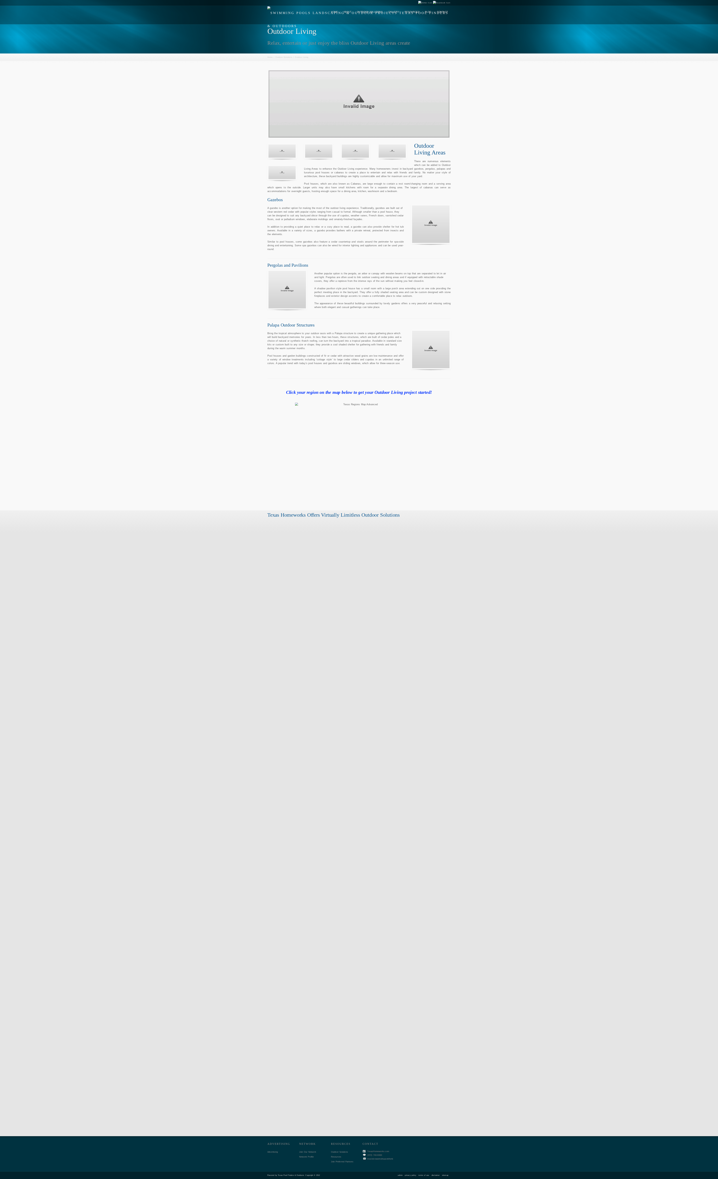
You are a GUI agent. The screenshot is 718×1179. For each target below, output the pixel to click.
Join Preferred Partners (342, 1161)
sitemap (445, 1175)
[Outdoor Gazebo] (431, 224)
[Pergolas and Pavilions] (287, 289)
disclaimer (436, 1175)
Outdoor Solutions (283, 57)
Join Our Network (307, 1152)
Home (270, 57)
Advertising (272, 1152)
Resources (336, 1157)
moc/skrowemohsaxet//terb (380, 1159)
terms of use (423, 1175)
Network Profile (306, 1157)
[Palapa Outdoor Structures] (431, 349)
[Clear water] (282, 151)
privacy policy (410, 1175)
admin (400, 1175)
